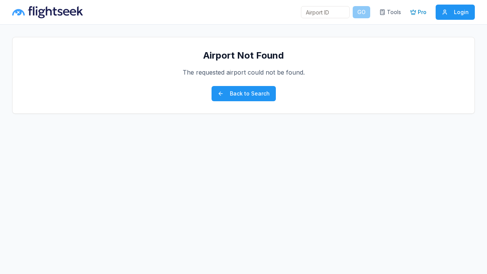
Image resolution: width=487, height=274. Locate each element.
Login (461, 12)
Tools (394, 12)
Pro (422, 12)
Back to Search (250, 93)
